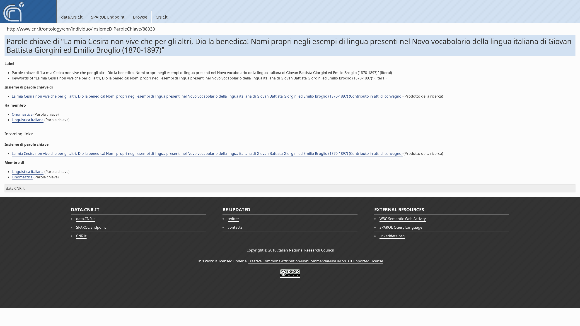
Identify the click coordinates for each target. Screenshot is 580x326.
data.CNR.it (72, 17)
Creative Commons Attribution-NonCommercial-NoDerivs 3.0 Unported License (315, 261)
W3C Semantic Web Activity (402, 218)
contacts (235, 227)
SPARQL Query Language (400, 227)
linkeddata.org (392, 235)
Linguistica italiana (28, 119)
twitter (233, 218)
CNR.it (162, 17)
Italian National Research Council (305, 250)
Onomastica (22, 114)
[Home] (28, 11)
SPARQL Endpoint (108, 17)
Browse (140, 17)
